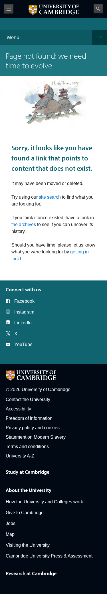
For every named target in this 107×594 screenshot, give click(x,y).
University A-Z (20, 455)
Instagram (24, 312)
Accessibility (18, 408)
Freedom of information (29, 418)
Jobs (10, 523)
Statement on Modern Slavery (36, 437)
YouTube (23, 344)
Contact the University (28, 399)
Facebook (24, 301)
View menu (8, 9)
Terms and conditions (27, 446)
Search (98, 8)
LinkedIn (23, 322)
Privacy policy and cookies (33, 427)
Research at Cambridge (31, 573)
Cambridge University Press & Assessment (49, 556)
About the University (28, 490)
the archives (23, 224)
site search (50, 197)
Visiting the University (28, 545)
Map (10, 534)
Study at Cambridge (27, 472)
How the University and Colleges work (44, 501)
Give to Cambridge (25, 512)
